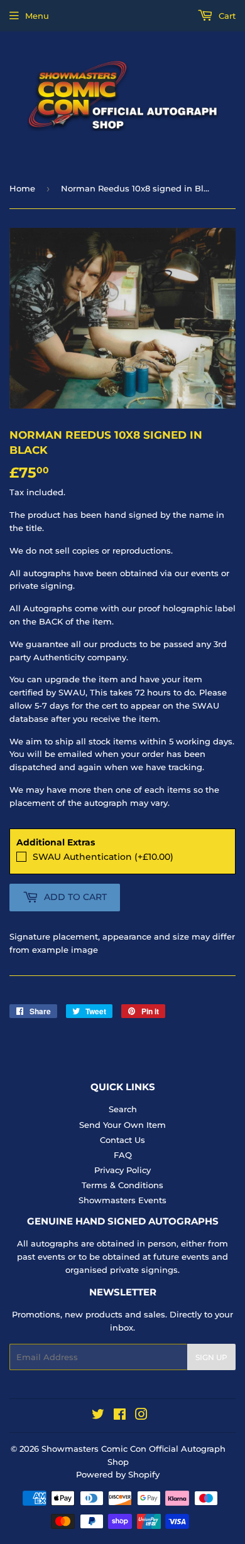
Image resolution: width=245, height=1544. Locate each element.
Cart (226, 16)
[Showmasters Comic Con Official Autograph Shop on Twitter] (98, 1416)
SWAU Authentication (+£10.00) (103, 856)
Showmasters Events (122, 1200)
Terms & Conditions (122, 1185)
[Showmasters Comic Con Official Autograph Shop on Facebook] (119, 1416)
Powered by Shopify (118, 1474)
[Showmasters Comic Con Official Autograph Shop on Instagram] (141, 1416)
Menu (37, 16)
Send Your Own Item (122, 1125)
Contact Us (122, 1140)
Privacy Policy (122, 1170)
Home (22, 188)
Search (123, 1109)
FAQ (123, 1155)
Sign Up (211, 1357)
